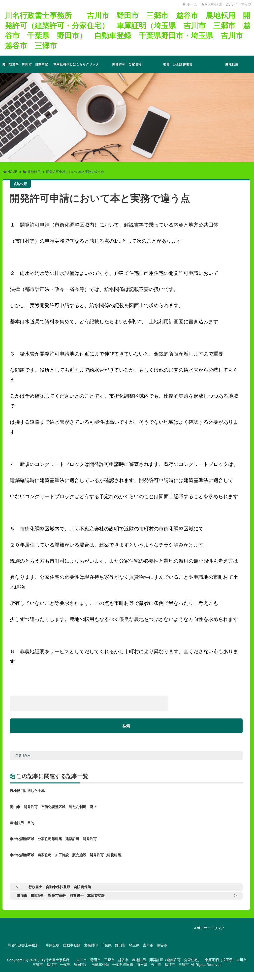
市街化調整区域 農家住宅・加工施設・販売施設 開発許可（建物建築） (67, 855)
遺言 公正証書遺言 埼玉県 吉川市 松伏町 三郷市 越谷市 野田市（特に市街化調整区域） (179, 68)
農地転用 (25, 755)
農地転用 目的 (22, 823)
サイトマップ (241, 4)
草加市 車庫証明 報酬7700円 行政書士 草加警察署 (61, 896)
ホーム (191, 4)
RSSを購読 (214, 4)
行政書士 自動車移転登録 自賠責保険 (60, 887)
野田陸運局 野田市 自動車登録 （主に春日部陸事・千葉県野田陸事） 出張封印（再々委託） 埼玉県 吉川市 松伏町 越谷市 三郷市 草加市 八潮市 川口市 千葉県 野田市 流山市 (26, 68)
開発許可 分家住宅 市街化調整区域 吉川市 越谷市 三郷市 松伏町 (128, 68)
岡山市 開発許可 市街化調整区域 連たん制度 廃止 (53, 807)
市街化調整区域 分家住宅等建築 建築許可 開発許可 (53, 839)
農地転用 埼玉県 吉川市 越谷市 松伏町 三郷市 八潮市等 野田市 (230, 68)
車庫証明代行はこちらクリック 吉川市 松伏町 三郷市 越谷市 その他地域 (77, 68)
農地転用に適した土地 (27, 791)
